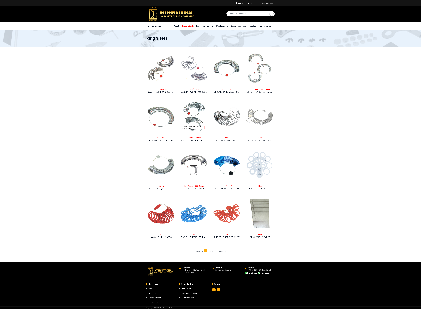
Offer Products (222, 26)
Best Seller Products (204, 26)
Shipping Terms (255, 26)
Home (151, 288)
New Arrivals (187, 26)
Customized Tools (238, 26)
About (176, 26)
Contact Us (153, 302)
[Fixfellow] (171, 14)
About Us (152, 293)
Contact (267, 26)
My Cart (254, 3)
